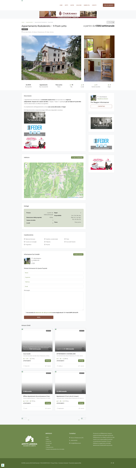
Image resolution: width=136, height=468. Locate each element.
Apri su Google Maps (78, 157)
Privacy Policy (54, 463)
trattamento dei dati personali (43, 312)
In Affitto (24, 29)
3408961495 (36, 260)
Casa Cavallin (27, 354)
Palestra (48, 242)
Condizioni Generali (63, 463)
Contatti (94, 5)
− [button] (26, 167)
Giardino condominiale (52, 239)
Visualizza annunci (78, 254)
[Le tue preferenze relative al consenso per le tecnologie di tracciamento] (2, 465)
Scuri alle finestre (70, 242)
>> (79, 420)
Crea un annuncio (108, 5)
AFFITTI (66, 5)
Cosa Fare (78, 5)
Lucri (26, 408)
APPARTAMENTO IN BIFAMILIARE (66, 354)
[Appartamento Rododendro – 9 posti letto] (54, 178)
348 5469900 (74, 440)
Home (61, 5)
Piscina (48, 244)
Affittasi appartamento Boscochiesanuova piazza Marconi (39, 396)
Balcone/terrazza (30, 239)
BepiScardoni (61, 408)
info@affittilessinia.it (76, 443)
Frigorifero (28, 244)
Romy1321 (27, 366)
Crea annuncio (49, 447)
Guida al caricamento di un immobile (55, 449)
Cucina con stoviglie (31, 242)
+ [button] (26, 165)
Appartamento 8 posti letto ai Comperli (68, 396)
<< (28, 420)
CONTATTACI (101, 106)
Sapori (72, 5)
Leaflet (69, 197)
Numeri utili (87, 5)
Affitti (47, 437)
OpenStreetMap (75, 197)
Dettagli (48, 360)
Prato (67, 239)
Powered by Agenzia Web (75, 463)
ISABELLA (60, 366)
